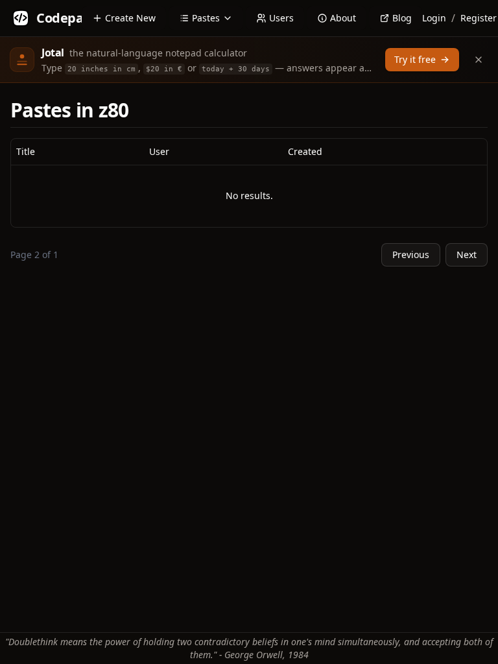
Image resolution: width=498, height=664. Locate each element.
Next (466, 254)
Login (434, 18)
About (343, 18)
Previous (410, 254)
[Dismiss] (478, 60)
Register (478, 18)
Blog (402, 18)
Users (281, 18)
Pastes (206, 18)
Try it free (415, 59)
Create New (130, 18)
